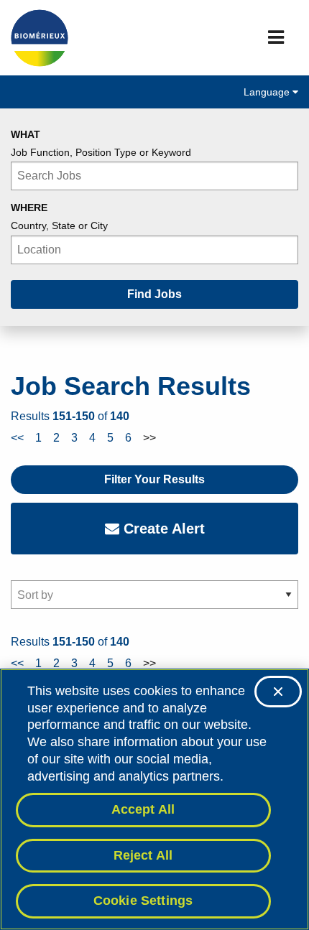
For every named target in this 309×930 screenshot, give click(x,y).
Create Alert (162, 528)
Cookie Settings (143, 900)
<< (17, 438)
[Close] (278, 691)
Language (268, 92)
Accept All (143, 809)
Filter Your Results (154, 479)
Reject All (143, 855)
